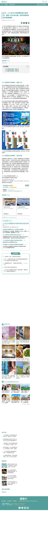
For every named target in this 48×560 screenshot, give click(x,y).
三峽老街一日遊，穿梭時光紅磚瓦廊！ (12, 256)
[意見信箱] (25, 508)
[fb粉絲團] (19, 508)
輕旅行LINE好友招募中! (41, 4)
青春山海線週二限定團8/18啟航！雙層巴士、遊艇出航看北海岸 (25, 391)
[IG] (22, 508)
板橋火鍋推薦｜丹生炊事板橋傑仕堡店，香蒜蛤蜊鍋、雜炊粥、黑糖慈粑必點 (10, 448)
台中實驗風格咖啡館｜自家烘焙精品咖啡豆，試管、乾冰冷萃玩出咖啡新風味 (10, 456)
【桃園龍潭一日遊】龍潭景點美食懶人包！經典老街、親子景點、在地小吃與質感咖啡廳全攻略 (10, 444)
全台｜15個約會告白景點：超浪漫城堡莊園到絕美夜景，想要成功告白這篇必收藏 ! (15, 260)
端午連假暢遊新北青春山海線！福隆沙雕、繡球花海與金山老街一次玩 (15, 402)
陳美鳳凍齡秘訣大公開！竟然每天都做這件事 (6, 391)
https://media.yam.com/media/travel (18, 503)
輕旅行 (4, 2)
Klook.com (4, 62)
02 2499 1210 (11, 189)
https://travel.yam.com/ (11, 217)
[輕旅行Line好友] (28, 508)
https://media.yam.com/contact (18, 504)
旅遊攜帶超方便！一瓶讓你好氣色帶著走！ (13, 264)
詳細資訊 (27, 185)
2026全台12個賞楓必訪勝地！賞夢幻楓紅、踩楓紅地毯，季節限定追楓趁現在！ (16, 270)
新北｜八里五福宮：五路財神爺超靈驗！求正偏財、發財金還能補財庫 (25, 402)
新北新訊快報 (12, 4)
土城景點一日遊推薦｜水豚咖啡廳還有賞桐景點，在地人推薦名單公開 (15, 391)
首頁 (2, 4)
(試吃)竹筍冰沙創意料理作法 (10, 267)
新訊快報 (6, 4)
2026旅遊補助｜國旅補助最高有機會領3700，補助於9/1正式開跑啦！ (10, 436)
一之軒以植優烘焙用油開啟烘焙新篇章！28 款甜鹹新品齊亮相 (9, 452)
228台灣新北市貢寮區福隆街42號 (15, 191)
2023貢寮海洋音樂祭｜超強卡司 (12, 69)
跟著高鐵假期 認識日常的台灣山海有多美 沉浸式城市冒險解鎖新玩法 (10, 440)
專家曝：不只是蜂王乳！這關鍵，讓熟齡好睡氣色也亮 (6, 402)
